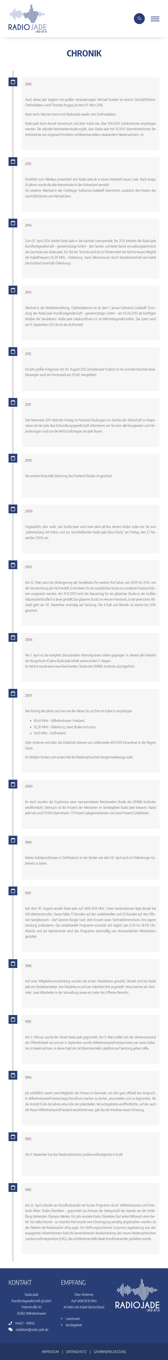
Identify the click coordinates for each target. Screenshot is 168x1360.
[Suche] (139, 18)
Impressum (50, 1351)
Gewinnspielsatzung (110, 1351)
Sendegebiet (73, 1325)
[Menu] (153, 18)
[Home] (28, 18)
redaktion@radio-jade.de (31, 1329)
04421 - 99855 (25, 1323)
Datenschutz (76, 1351)
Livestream (72, 1318)
